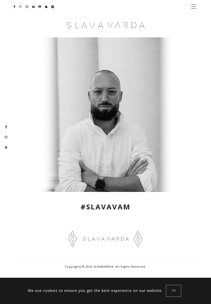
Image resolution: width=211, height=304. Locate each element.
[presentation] (11, 113)
